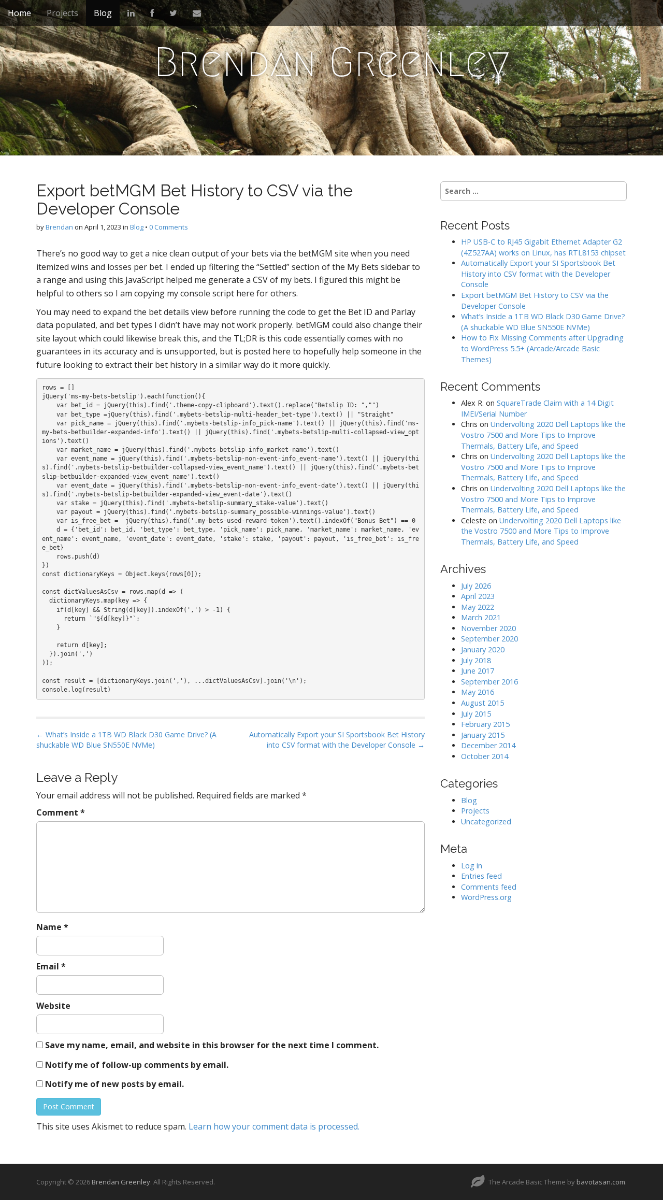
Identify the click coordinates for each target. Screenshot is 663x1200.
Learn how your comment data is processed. (274, 1126)
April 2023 (478, 596)
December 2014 (488, 745)
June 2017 (477, 671)
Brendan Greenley (332, 62)
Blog (103, 13)
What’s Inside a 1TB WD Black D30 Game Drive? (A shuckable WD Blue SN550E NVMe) (543, 321)
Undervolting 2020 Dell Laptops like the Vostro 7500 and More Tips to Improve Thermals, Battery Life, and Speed (543, 434)
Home (19, 13)
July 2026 (476, 586)
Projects (62, 13)
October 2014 (484, 756)
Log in (471, 865)
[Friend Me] (152, 13)
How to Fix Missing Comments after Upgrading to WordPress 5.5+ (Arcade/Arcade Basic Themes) (542, 348)
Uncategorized (486, 821)
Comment (60, 812)
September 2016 (489, 682)
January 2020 (483, 649)
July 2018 (476, 660)
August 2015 (482, 703)
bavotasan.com (600, 1182)
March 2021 (481, 617)
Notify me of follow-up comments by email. (136, 1064)
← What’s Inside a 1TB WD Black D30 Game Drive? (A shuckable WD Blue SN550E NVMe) (126, 740)
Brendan (59, 227)
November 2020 (488, 628)
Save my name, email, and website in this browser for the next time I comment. (212, 1045)
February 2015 (485, 724)
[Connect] (131, 13)
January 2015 (483, 735)
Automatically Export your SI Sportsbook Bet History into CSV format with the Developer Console (538, 273)
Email (51, 966)
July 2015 (476, 714)
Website (53, 1005)
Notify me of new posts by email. (114, 1084)
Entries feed (481, 876)
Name (52, 927)
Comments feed (488, 887)
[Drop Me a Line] (197, 13)
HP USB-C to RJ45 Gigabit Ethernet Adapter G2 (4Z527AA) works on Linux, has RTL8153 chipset (543, 247)
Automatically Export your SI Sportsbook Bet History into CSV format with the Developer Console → (337, 740)
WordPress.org (486, 897)
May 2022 (477, 607)
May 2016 (477, 692)
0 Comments (168, 227)
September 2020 (489, 639)
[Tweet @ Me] (173, 13)
